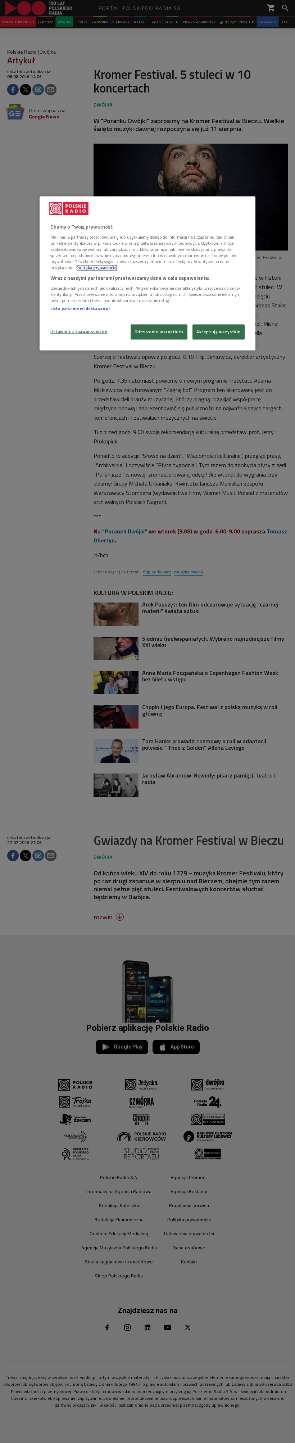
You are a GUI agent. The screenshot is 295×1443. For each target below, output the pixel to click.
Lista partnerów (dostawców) (80, 308)
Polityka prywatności (96, 268)
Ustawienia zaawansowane (78, 332)
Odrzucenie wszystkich (159, 332)
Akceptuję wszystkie (218, 332)
